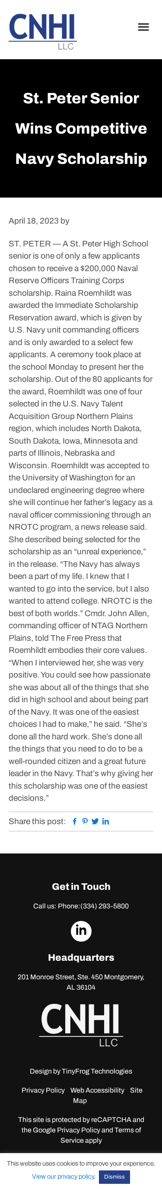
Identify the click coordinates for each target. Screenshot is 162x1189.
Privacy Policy (43, 1090)
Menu (144, 26)
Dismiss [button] (114, 1177)
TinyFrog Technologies (97, 1071)
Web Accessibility (97, 1090)
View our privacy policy (63, 1176)
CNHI (43, 32)
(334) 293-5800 (104, 906)
